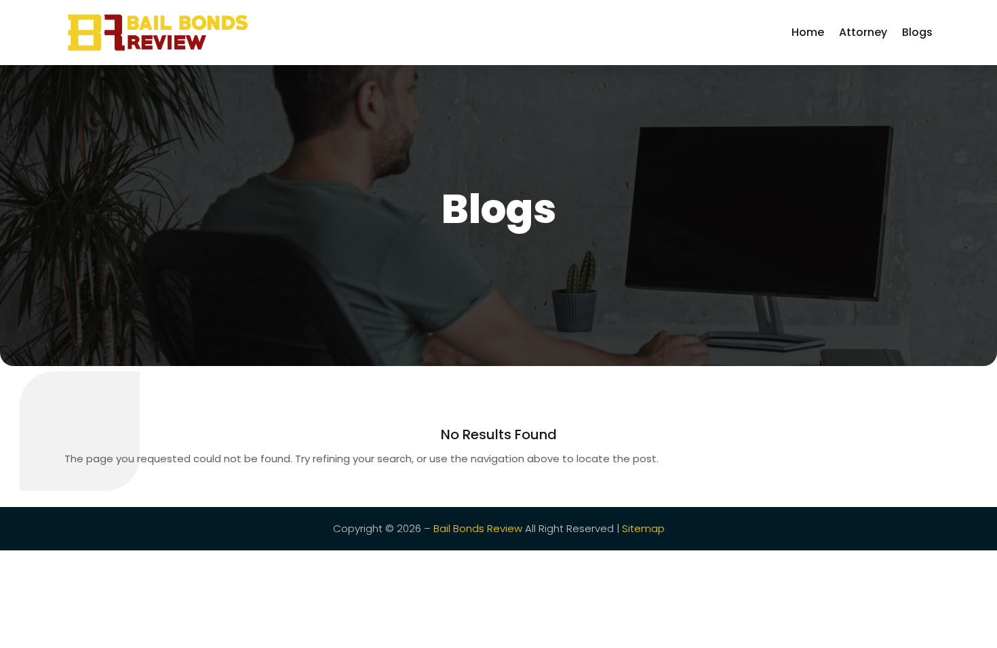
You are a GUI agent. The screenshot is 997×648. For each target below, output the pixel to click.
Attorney (863, 32)
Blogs (917, 32)
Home (807, 32)
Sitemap (643, 528)
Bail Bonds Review (477, 528)
